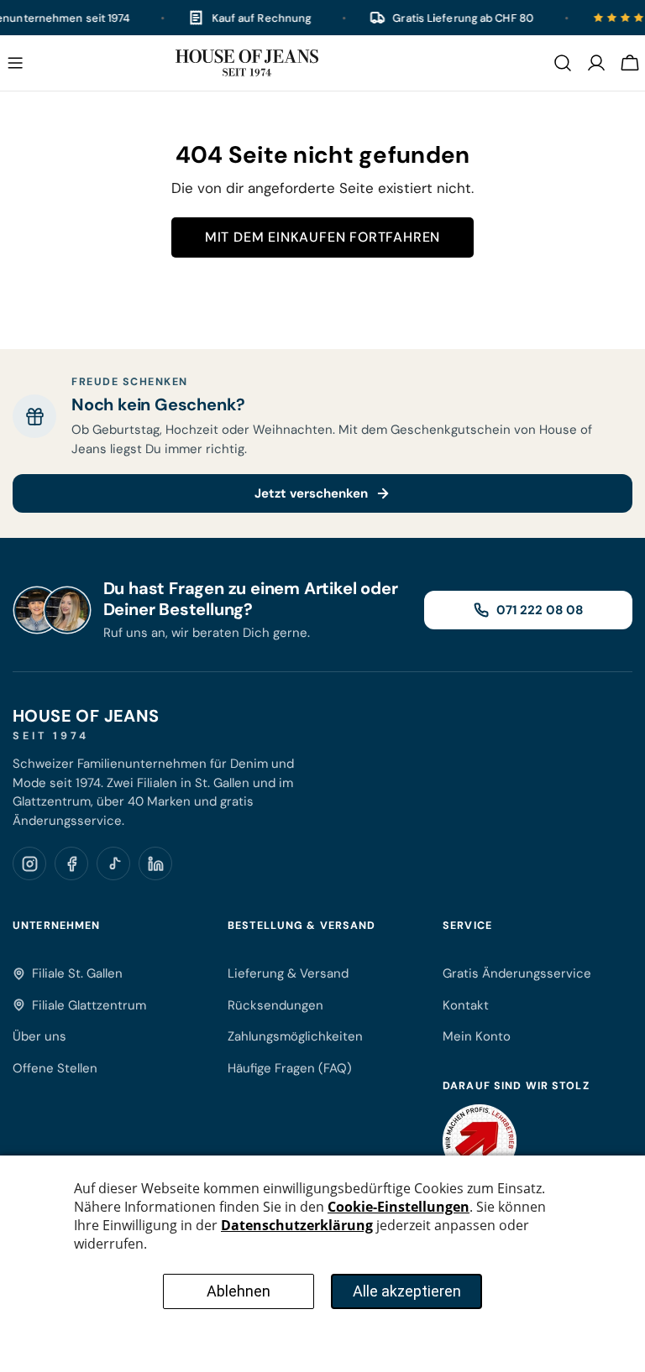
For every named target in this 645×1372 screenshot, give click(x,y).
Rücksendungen (275, 1005)
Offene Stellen (55, 1068)
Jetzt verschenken (311, 493)
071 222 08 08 (539, 610)
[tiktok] (113, 863)
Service (467, 925)
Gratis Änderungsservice (517, 973)
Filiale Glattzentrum (89, 1005)
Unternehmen (56, 925)
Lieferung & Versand (288, 973)
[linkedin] (155, 863)
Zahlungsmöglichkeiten (295, 1036)
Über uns (39, 1036)
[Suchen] (562, 63)
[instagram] (29, 863)
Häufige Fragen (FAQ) (290, 1068)
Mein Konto (477, 1036)
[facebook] (71, 863)
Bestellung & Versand (302, 925)
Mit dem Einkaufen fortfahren (322, 237)
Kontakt (466, 1005)
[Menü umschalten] (15, 63)
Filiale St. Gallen (77, 973)
